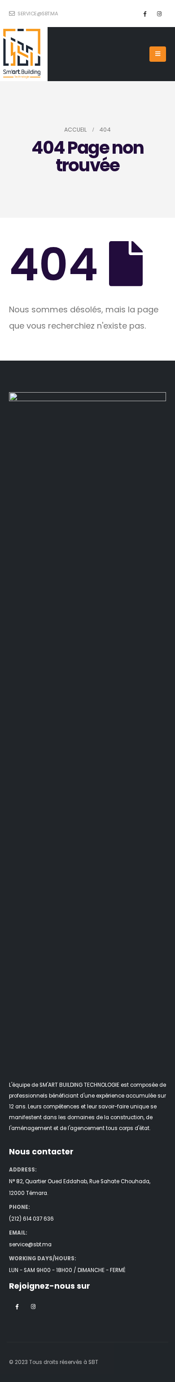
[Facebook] (144, 13)
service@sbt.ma (37, 13)
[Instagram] (159, 13)
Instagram (33, 1306)
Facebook (16, 1306)
